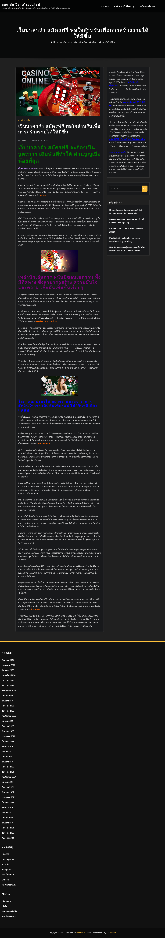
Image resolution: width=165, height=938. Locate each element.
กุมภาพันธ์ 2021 (8, 822)
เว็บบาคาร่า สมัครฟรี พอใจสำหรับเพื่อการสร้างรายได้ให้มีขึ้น (89, 42)
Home (56, 42)
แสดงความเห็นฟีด (9, 911)
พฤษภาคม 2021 (9, 807)
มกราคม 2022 (8, 766)
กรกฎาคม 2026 (8, 665)
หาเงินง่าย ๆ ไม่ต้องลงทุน (124, 6)
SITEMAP (104, 6)
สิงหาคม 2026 (8, 660)
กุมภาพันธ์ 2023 (8, 700)
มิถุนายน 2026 (8, 670)
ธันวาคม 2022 (8, 710)
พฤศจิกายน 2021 (9, 777)
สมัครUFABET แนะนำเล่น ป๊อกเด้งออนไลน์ (127, 139)
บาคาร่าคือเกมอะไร (117, 152)
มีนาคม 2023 (7, 695)
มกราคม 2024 (8, 680)
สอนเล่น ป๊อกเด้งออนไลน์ (21, 4)
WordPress (80, 932)
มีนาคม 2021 (7, 817)
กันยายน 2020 (8, 838)
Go (144, 188)
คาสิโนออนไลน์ (25, 120)
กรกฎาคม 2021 (8, 797)
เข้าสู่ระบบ (6, 901)
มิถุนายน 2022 (8, 741)
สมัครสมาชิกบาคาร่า (149, 6)
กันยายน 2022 (8, 726)
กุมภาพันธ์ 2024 (8, 675)
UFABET (5, 854)
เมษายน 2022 (7, 751)
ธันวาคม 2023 (8, 685)
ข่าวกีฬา (5, 864)
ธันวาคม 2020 (8, 832)
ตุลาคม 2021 (7, 782)
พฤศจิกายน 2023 (9, 690)
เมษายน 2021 (7, 812)
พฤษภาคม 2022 (9, 746)
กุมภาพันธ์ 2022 (8, 761)
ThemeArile (111, 932)
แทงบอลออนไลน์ (9, 884)
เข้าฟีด (4, 906)
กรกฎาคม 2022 (8, 736)
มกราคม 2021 (8, 827)
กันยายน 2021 (8, 787)
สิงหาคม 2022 (8, 731)
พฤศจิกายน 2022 (9, 716)
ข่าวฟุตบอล (6, 869)
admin (23, 140)
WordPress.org (9, 916)
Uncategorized (8, 859)
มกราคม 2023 (8, 705)
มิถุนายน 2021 (8, 802)
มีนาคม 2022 (7, 756)
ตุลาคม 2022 (7, 721)
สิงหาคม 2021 (8, 792)
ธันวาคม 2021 (8, 771)
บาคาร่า (5, 879)
